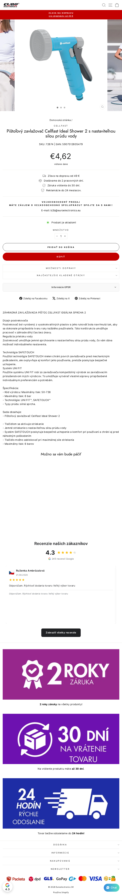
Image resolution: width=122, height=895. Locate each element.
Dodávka (60, 844)
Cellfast (61, 126)
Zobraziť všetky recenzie (61, 632)
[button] (111, 887)
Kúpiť (61, 257)
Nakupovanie (60, 861)
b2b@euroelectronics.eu (66, 210)
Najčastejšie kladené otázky (61, 275)
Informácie (60, 853)
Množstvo (61, 230)
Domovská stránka (60, 120)
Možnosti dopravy (61, 268)
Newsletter (60, 869)
